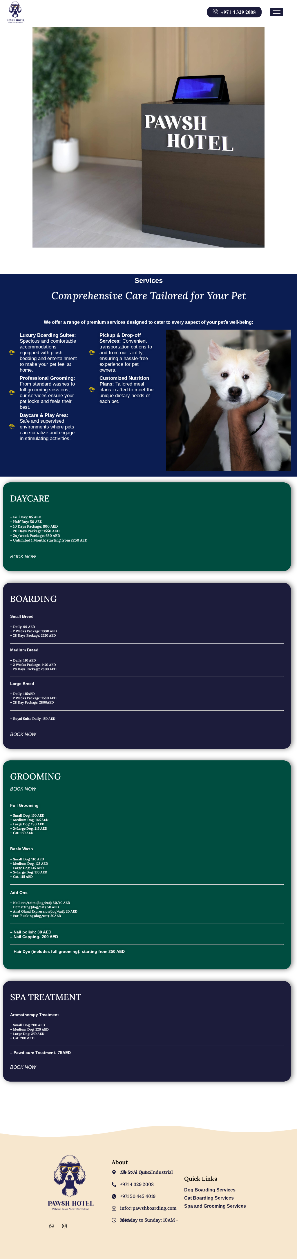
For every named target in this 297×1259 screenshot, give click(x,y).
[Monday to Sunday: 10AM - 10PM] (114, 1220)
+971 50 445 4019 (137, 1196)
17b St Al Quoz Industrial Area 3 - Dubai (146, 1172)
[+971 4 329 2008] (114, 1184)
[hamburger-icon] (276, 12)
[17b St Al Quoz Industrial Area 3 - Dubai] (114, 1172)
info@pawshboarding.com (148, 1208)
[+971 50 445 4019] (114, 1196)
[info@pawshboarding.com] (114, 1208)
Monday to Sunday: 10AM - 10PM (149, 1220)
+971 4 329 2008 (137, 1184)
